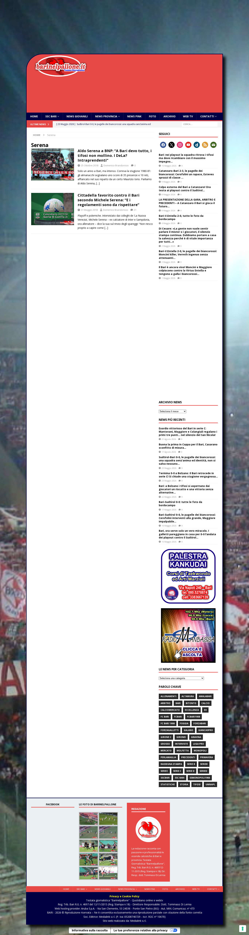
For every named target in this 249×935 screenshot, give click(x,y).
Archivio (170, 116)
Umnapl (210, 784)
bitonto (191, 703)
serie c (177, 771)
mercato (166, 750)
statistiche (168, 784)
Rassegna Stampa (171, 764)
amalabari (205, 696)
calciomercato (170, 709)
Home (34, 116)
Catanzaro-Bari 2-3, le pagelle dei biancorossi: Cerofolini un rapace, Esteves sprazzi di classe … (186, 174)
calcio (205, 703)
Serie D (190, 771)
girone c (166, 737)
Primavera (206, 757)
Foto (152, 116)
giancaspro (205, 730)
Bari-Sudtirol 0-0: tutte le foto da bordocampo (180, 503)
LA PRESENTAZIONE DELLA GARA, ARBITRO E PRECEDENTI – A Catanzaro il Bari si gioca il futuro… (187, 203)
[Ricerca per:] (199, 124)
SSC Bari (51, 116)
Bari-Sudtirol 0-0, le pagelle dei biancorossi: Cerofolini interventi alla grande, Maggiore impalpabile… (187, 518)
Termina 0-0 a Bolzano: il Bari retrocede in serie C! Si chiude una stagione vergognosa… (188, 474)
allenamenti (168, 696)
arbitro (165, 703)
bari (178, 703)
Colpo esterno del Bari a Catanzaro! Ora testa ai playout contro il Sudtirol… (185, 188)
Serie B (191, 764)
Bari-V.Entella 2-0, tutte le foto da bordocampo (181, 217)
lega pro (198, 743)
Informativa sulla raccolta (90, 930)
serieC (164, 771)
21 (135, 209)
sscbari (165, 777)
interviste (181, 743)
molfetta (183, 750)
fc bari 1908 (168, 723)
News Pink (134, 116)
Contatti (207, 116)
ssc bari (179, 777)
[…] (98, 183)
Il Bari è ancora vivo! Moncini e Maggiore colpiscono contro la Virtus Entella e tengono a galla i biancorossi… (185, 270)
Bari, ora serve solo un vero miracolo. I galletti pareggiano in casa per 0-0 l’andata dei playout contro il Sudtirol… (187, 534)
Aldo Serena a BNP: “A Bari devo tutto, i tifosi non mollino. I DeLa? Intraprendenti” (115, 155)
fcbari (178, 716)
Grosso (165, 743)
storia (184, 784)
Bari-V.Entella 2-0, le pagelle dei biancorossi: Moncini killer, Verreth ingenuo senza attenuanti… (188, 254)
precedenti (188, 757)
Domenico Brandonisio (116, 165)
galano (188, 730)
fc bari (165, 716)
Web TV (188, 116)
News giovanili (77, 116)
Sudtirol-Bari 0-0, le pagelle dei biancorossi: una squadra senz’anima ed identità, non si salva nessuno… (187, 460)
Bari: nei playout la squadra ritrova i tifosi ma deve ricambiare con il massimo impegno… (186, 158)
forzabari (199, 723)
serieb (204, 764)
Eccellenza (192, 709)
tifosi (197, 784)
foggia (184, 723)
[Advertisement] (124, 27)
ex (205, 709)
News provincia (106, 116)
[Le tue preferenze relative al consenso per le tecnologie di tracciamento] (242, 928)
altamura (188, 696)
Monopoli (200, 750)
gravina (196, 737)
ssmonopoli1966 (200, 777)
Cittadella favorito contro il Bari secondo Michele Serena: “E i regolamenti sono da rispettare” (108, 200)
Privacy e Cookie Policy (124, 896)
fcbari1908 (193, 716)
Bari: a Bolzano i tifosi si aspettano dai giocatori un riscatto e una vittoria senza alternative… (186, 489)
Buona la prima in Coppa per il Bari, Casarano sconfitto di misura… (188, 446)
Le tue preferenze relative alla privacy (141, 930)
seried (203, 771)
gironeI (181, 737)
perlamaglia (168, 757)
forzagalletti (170, 730)
